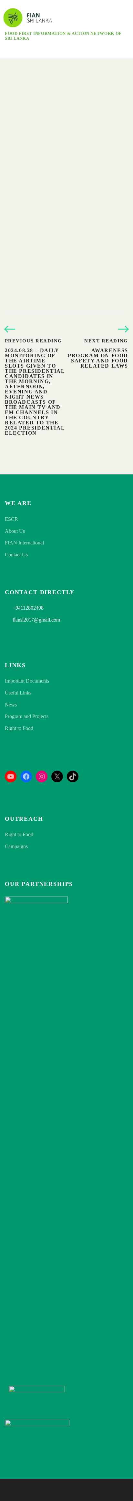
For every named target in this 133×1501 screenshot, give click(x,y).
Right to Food (19, 728)
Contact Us (16, 554)
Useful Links (18, 692)
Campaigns (16, 846)
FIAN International (24, 542)
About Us (15, 531)
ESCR (11, 519)
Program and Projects (26, 716)
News (11, 704)
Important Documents (27, 681)
